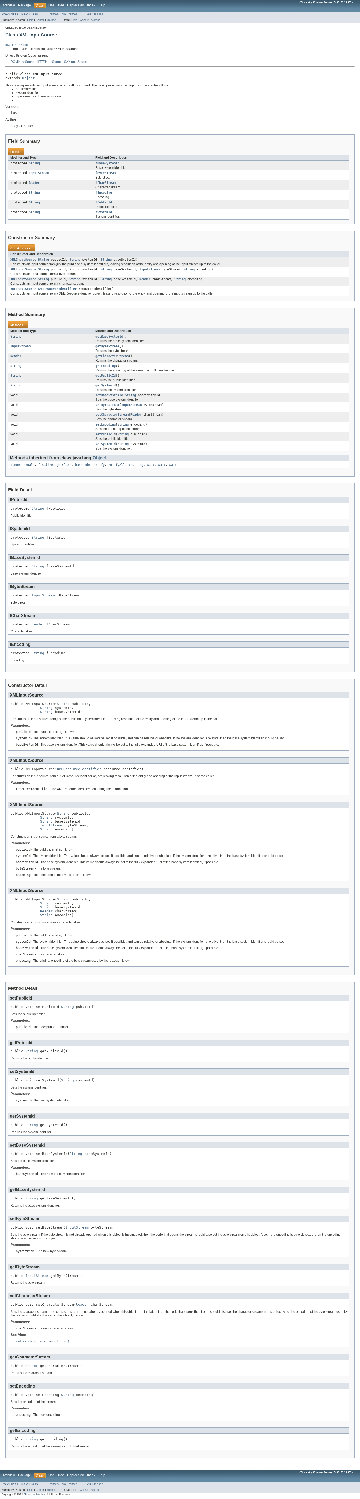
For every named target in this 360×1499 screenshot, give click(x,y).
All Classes (95, 14)
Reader (34, 183)
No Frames (69, 14)
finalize (45, 465)
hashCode (82, 465)
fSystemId (103, 212)
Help (101, 5)
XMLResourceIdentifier (57, 289)
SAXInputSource (76, 62)
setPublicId (105, 434)
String (34, 163)
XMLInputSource (23, 259)
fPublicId (103, 202)
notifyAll (116, 465)
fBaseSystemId (107, 163)
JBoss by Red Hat (35, 1494)
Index (91, 5)
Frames (53, 14)
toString (136, 465)
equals (29, 465)
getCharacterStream (112, 356)
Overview (8, 5)
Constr (40, 19)
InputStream (39, 173)
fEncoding (103, 192)
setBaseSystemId (109, 395)
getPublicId (105, 375)
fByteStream (105, 173)
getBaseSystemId (109, 336)
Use (51, 5)
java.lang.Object (16, 45)
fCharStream (105, 183)
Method (51, 19)
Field (30, 19)
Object (28, 78)
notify (99, 465)
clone (15, 465)
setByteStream (107, 405)
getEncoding (105, 366)
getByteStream (107, 346)
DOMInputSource (23, 62)
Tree (60, 5)
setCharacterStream (112, 415)
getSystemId (105, 385)
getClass (64, 465)
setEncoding (105, 424)
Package (24, 5)
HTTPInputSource (49, 62)
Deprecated (75, 5)
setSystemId (105, 444)
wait (150, 465)
